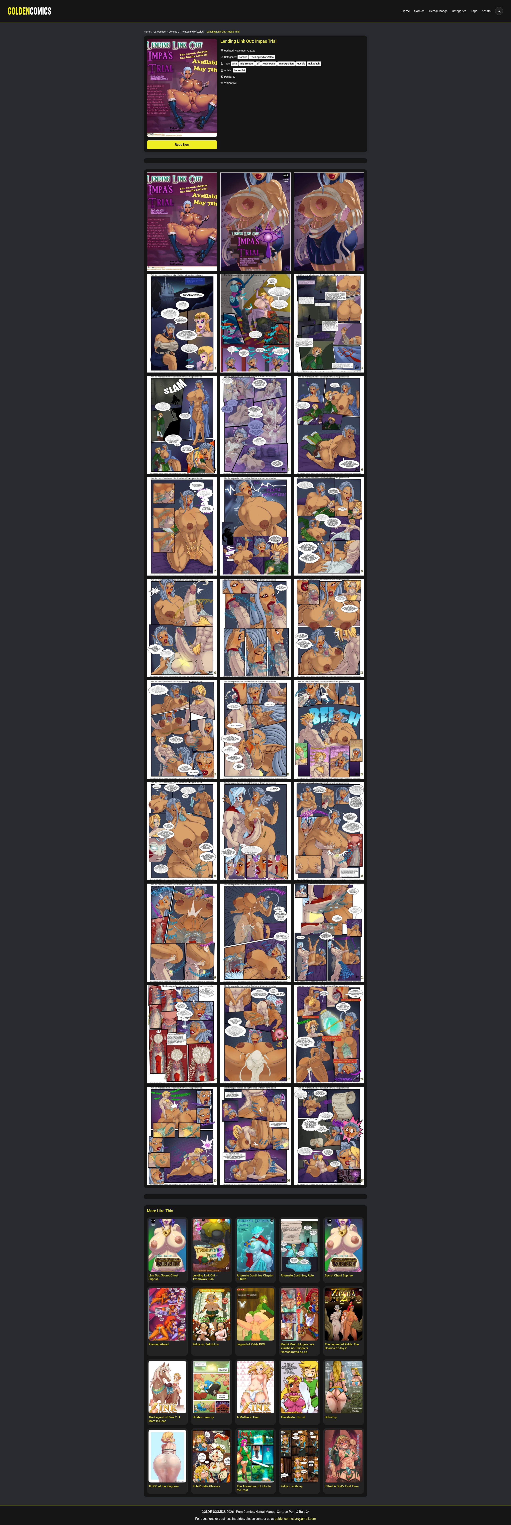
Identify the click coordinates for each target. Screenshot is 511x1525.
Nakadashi (314, 63)
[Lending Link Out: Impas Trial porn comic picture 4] (182, 323)
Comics (419, 11)
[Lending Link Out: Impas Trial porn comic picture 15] (329, 628)
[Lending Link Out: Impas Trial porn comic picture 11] (255, 526)
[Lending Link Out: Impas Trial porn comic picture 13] (182, 628)
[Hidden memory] (211, 1387)
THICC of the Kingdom (164, 1486)
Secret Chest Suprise (339, 1275)
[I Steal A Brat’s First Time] (343, 1456)
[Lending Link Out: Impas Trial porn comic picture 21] (329, 831)
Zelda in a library (292, 1486)
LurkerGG (239, 70)
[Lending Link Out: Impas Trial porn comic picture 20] (255, 831)
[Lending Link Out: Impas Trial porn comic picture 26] (255, 1034)
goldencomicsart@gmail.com (295, 1519)
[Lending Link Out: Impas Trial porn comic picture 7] (182, 425)
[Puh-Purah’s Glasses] (211, 1456)
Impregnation (286, 63)
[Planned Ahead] (167, 1314)
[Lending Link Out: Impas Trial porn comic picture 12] (329, 526)
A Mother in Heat (248, 1417)
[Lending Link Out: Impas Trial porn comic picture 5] (255, 323)
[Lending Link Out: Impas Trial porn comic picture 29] (255, 1136)
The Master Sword (293, 1417)
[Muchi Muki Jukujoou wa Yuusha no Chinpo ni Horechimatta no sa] (299, 1314)
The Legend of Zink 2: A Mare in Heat (164, 1419)
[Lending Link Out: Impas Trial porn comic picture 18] (329, 730)
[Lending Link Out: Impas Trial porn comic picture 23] (255, 933)
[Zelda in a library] (299, 1456)
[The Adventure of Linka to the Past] (255, 1456)
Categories (459, 11)
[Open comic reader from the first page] (182, 88)
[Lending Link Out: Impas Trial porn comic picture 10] (182, 526)
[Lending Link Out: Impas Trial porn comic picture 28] (182, 1136)
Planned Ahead (158, 1344)
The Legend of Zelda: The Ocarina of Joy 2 (342, 1346)
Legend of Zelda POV (251, 1344)
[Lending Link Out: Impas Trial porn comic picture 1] (182, 222)
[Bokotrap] (343, 1387)
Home (406, 11)
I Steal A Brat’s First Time (341, 1486)
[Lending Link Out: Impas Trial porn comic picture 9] (329, 425)
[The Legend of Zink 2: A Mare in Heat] (167, 1387)
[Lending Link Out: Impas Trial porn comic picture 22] (182, 933)
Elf (257, 63)
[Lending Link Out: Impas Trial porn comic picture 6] (329, 323)
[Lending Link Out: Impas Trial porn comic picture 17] (255, 730)
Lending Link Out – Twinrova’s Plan (205, 1277)
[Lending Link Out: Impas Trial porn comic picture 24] (329, 933)
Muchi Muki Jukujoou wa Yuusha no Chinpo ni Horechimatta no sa (297, 1348)
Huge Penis (268, 63)
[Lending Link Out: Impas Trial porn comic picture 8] (255, 425)
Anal (234, 63)
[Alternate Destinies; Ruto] (299, 1245)
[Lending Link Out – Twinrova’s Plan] (211, 1245)
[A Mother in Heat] (255, 1387)
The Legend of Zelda (192, 31)
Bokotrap (331, 1417)
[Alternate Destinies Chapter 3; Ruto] (255, 1245)
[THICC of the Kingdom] (167, 1456)
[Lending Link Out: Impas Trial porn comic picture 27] (329, 1034)
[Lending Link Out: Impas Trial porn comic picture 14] (255, 628)
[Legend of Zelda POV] (255, 1314)
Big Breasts (247, 63)
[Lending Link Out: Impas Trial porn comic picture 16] (182, 730)
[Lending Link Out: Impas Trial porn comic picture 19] (182, 831)
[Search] (499, 11)
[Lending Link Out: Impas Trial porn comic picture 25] (182, 1034)
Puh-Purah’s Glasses (206, 1486)
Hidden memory (203, 1417)
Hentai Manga (438, 11)
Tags (474, 11)
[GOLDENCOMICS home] (29, 11)
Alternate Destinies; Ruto (297, 1275)
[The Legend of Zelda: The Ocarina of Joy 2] (343, 1314)
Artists (486, 11)
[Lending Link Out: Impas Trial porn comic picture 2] (255, 222)
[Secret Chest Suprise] (343, 1245)
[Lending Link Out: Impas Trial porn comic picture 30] (329, 1136)
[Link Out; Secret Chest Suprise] (167, 1245)
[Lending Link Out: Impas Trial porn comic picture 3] (329, 222)
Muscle (301, 63)
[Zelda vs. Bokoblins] (211, 1314)
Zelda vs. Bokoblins (206, 1344)
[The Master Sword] (299, 1387)
